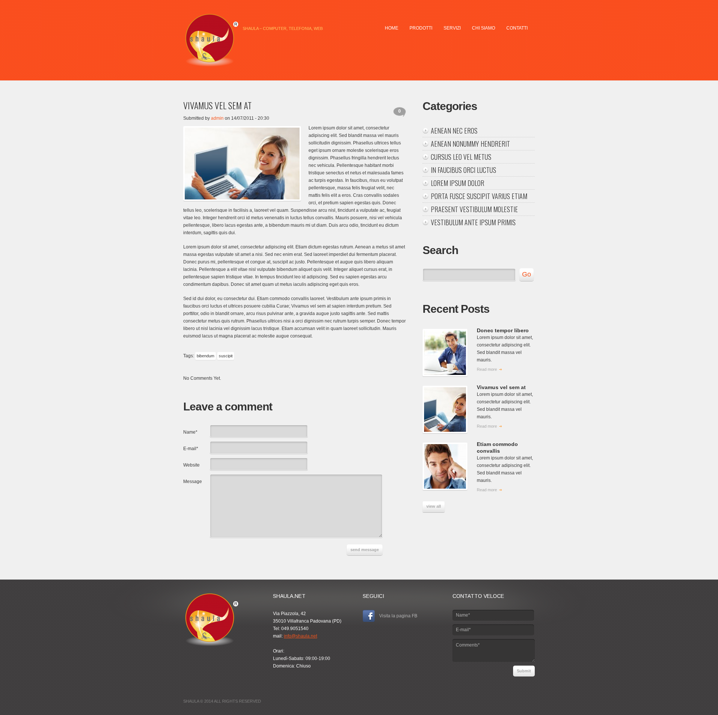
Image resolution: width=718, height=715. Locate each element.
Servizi (452, 28)
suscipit (226, 356)
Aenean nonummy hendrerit (470, 144)
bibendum (205, 356)
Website (191, 465)
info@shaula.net (300, 636)
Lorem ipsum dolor (457, 183)
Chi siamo (483, 28)
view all (433, 506)
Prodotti (420, 28)
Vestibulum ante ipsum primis (473, 222)
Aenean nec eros (454, 130)
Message (192, 481)
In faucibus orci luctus (463, 170)
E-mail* (190, 448)
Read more (487, 369)
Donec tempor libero (503, 330)
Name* (190, 432)
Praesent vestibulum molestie (474, 209)
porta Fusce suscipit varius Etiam (479, 196)
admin (217, 118)
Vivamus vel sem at (501, 387)
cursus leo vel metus (461, 157)
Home (391, 28)
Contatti (517, 28)
